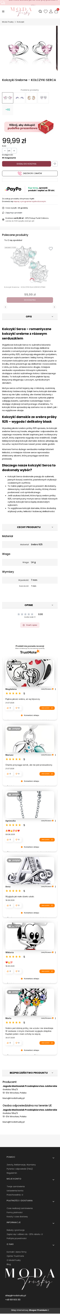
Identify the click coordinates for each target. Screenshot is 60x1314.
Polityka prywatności (17, 1238)
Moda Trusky (8, 22)
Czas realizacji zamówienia (20, 1208)
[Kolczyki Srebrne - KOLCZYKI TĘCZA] (19, 98)
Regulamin (12, 1173)
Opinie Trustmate (15, 1256)
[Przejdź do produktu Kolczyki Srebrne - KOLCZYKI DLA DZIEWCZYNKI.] (30, 264)
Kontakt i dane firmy (17, 1252)
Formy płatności (14, 1212)
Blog (9, 1264)
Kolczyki (20, 22)
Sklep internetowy (29, 1310)
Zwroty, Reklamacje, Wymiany (21, 1164)
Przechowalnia (14, 1194)
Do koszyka (30, 300)
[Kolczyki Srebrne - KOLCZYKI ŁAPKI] (43, 98)
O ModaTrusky (14, 1260)
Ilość (4, 146)
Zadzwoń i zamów (32, 173)
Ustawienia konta (15, 1190)
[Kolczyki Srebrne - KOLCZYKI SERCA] (7, 98)
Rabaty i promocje (16, 1230)
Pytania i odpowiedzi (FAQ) (20, 1168)
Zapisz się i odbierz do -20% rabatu (24, 1234)
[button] (14, 663)
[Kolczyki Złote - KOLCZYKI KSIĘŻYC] (31, 98)
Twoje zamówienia (16, 1186)
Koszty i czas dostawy (17, 1216)
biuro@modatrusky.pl (14, 1098)
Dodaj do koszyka (26, 163)
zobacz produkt (45, 708)
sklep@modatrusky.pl (15, 1295)
